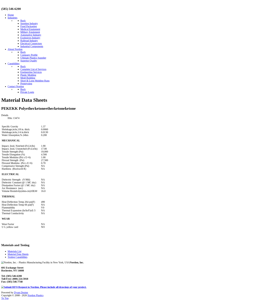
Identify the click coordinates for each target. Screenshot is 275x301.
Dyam (21, 292)
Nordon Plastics (35, 295)
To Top (5, 298)
